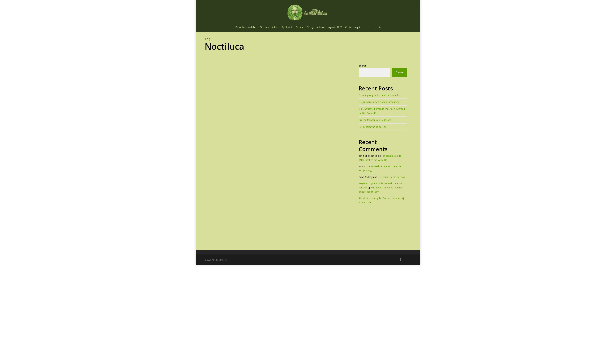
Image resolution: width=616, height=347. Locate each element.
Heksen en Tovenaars (232, 216)
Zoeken (363, 65)
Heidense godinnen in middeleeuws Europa (262, 223)
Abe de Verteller (367, 198)
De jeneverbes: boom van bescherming (379, 101)
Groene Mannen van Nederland (375, 119)
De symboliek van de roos (391, 176)
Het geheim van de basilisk (372, 126)
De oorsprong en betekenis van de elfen (379, 95)
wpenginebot (239, 235)
